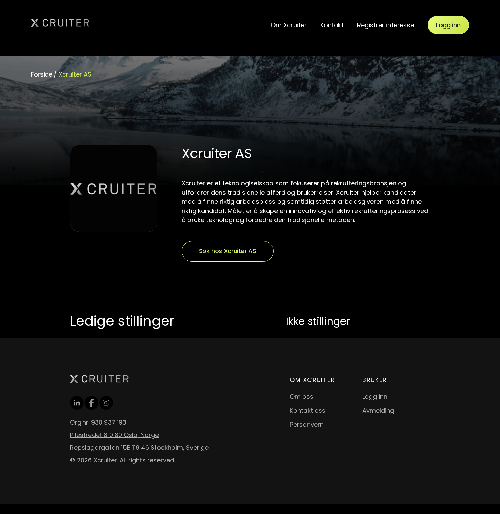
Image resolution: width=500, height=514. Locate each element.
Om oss (301, 396)
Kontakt (332, 25)
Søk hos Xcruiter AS (227, 251)
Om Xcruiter (289, 25)
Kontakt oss (308, 410)
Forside (41, 74)
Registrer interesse (385, 25)
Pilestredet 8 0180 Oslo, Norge (114, 435)
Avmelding (378, 410)
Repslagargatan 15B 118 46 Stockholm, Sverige (139, 447)
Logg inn (448, 25)
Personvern (307, 424)
